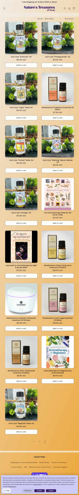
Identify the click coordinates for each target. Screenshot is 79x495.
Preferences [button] (12, 486)
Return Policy (44, 462)
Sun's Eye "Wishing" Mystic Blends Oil (58, 161)
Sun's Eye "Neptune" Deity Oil (21, 423)
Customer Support (60, 467)
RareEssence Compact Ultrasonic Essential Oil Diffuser (21, 319)
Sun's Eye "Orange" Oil (21, 213)
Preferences (28, 490)
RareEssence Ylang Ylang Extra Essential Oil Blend (57, 266)
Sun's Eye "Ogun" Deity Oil (21, 108)
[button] (4, 8)
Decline (39, 490)
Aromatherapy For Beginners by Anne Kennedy (58, 372)
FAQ (25, 467)
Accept (51, 490)
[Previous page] (34, 441)
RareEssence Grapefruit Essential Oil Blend (58, 109)
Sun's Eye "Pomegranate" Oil (57, 57)
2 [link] (45, 441)
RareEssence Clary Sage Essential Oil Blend (58, 319)
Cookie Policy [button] (37, 484)
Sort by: (40, 19)
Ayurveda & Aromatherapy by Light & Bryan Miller (21, 266)
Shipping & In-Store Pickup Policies (24, 462)
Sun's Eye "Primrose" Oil (21, 57)
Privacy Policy (17, 467)
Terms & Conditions (59, 462)
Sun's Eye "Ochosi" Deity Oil (21, 160)
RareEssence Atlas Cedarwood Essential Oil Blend (21, 372)
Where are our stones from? (40, 467)
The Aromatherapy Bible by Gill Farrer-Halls (57, 214)
